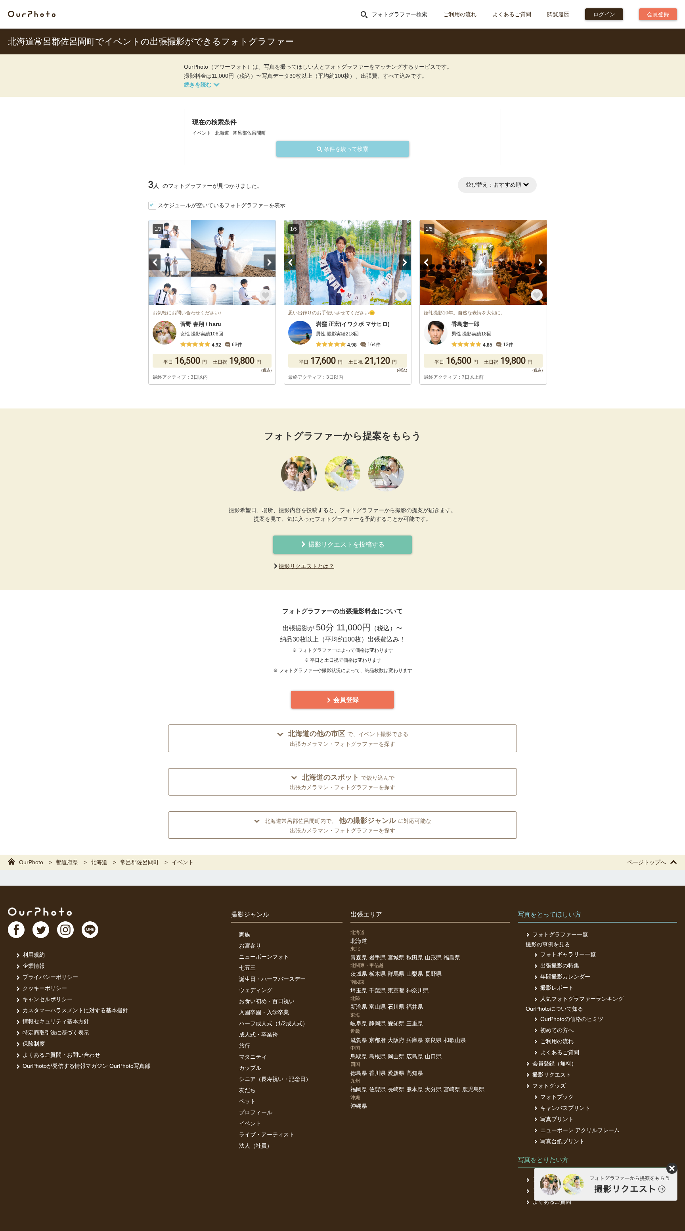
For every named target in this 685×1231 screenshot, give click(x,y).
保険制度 (34, 1043)
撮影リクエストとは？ (306, 566)
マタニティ (253, 1057)
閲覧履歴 (558, 14)
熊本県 (414, 1089)
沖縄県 (358, 1106)
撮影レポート (557, 987)
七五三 (247, 968)
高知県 (414, 1073)
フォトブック (557, 1097)
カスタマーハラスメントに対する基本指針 (75, 1010)
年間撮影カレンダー (565, 976)
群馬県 (396, 974)
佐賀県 (377, 1089)
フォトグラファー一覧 (560, 934)
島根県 (377, 1056)
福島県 (452, 957)
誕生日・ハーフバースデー (272, 979)
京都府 (377, 1040)
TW (41, 929)
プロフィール (255, 1112)
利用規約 (34, 955)
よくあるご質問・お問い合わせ (61, 1055)
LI (90, 929)
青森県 (358, 957)
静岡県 (377, 1023)
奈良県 (433, 1040)
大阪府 (396, 1040)
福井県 (414, 1007)
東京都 (396, 990)
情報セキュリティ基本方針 (56, 1021)
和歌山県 (455, 1040)
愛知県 (396, 1023)
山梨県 (414, 974)
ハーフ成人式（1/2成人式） (273, 1023)
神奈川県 (417, 990)
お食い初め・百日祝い (267, 1001)
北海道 (358, 941)
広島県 (414, 1056)
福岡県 (358, 1089)
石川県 (396, 1007)
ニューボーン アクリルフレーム (580, 1130)
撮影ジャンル (250, 914)
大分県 (433, 1089)
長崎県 (396, 1089)
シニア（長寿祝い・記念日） (275, 1079)
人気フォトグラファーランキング (582, 999)
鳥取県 (358, 1056)
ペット (247, 1101)
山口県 (433, 1056)
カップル (250, 1068)
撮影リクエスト (551, 1074)
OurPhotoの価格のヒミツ (571, 1019)
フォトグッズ (549, 1086)
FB (16, 929)
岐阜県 (358, 1023)
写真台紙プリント (562, 1141)
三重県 (414, 1023)
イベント (250, 1123)
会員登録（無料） (554, 1063)
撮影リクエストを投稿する (346, 544)
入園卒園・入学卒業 (264, 1012)
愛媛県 (396, 1073)
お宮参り (250, 945)
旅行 (244, 1045)
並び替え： (493, 184)
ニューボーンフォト (264, 957)
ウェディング (255, 990)
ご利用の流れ (459, 14)
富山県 (377, 1007)
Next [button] (270, 262)
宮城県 (396, 957)
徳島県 (358, 1073)
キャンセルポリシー (48, 999)
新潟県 (358, 1007)
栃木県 (377, 974)
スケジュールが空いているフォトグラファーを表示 (221, 205)
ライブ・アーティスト (267, 1134)
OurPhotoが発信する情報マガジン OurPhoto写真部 (86, 1066)
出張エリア (366, 914)
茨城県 (358, 974)
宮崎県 (452, 1089)
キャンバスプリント (565, 1108)
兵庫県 (414, 1040)
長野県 (433, 974)
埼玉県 (358, 990)
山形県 (433, 957)
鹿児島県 (473, 1089)
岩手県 (377, 957)
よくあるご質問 (511, 14)
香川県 (377, 1073)
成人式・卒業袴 (258, 1034)
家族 (244, 934)
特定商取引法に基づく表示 (56, 1032)
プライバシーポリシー (50, 977)
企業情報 (34, 966)
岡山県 (396, 1056)
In (65, 929)
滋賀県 (358, 1040)
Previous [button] (155, 262)
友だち (247, 1090)
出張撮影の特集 (559, 965)
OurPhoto (40, 911)
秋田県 (414, 957)
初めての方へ (557, 1030)
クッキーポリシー (45, 988)
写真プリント (557, 1119)
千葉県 (377, 990)
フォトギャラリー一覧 (568, 954)
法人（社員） (255, 1145)
